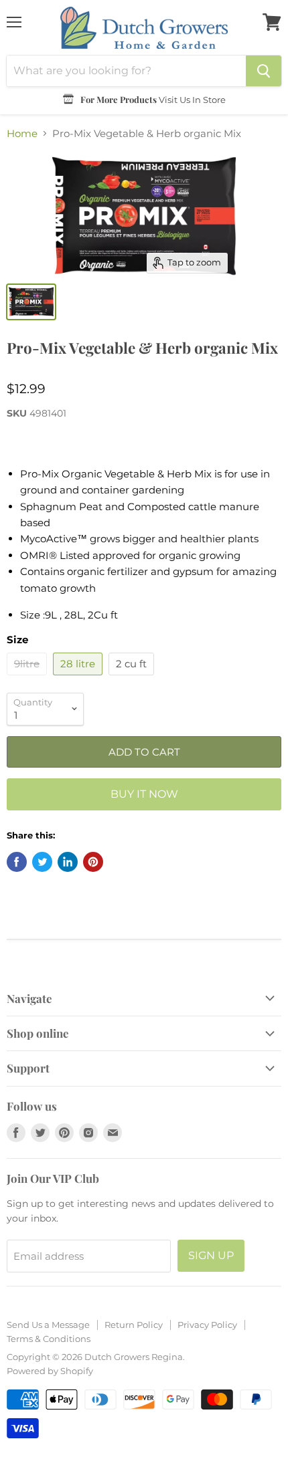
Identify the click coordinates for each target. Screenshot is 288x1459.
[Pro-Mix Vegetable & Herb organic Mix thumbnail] (31, 302)
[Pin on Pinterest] (93, 862)
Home (22, 133)
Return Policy (133, 1324)
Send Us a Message (48, 1324)
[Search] (263, 70)
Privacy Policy (207, 1324)
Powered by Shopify (50, 1370)
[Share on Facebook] (17, 862)
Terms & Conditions (48, 1338)
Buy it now (144, 794)
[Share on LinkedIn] (68, 862)
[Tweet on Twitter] (42, 862)
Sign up (211, 1255)
